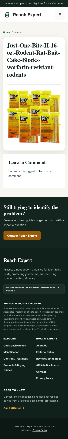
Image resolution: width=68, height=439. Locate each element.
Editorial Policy (45, 351)
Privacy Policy (44, 378)
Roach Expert (27, 14)
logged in (32, 171)
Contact (41, 371)
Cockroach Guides (14, 345)
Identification (11, 351)
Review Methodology (48, 358)
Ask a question (13, 407)
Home (6, 32)
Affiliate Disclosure (47, 365)
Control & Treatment (15, 358)
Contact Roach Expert (22, 235)
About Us (41, 345)
